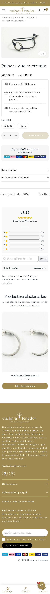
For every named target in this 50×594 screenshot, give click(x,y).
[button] (2, 3)
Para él (31, 17)
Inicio (5, 17)
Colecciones (18, 17)
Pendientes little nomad (25, 375)
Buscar (43, 258)
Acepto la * (26, 539)
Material (6, 120)
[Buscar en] (39, 10)
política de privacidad (31, 539)
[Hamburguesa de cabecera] (5, 10)
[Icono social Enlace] (5, 473)
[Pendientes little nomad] (25, 342)
